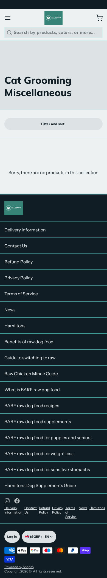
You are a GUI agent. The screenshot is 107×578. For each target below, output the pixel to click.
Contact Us (15, 246)
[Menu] (9, 17)
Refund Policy (18, 261)
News (10, 309)
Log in (12, 536)
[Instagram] (7, 501)
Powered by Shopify (19, 567)
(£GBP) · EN (39, 536)
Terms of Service (21, 293)
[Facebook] (17, 501)
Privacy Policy (18, 277)
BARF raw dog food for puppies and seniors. (48, 437)
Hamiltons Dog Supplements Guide (40, 485)
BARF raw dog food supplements (37, 421)
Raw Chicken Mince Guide (31, 373)
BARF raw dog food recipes (31, 405)
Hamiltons (15, 325)
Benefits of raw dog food (29, 341)
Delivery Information (25, 230)
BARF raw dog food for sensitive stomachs (47, 469)
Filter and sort (53, 124)
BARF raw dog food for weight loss (39, 453)
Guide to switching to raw (29, 357)
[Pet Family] (53, 18)
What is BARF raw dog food (32, 389)
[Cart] (97, 17)
